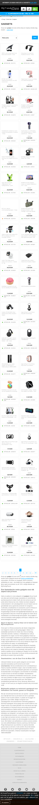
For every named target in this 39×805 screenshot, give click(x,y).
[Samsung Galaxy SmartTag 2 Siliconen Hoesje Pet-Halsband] (10, 466)
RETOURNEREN (19, 756)
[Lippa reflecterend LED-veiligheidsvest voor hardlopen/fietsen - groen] (10, 181)
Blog (19, 768)
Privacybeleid (19, 774)
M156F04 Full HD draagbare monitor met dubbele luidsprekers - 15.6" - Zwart (29, 184)
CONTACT (19, 779)
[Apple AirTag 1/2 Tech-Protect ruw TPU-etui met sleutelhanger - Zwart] (29, 440)
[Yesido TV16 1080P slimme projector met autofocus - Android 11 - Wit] (10, 259)
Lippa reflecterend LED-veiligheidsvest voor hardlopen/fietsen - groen (7, 184)
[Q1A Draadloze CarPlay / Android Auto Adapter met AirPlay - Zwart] (29, 388)
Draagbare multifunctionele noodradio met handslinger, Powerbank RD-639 (27, 106)
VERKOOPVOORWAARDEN (19, 782)
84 (36, 573)
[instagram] (33, 789)
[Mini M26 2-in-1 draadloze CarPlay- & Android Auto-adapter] (29, 544)
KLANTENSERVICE (19, 750)
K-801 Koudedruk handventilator (28, 286)
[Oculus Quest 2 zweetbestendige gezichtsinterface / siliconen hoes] (10, 492)
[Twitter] (12, 789)
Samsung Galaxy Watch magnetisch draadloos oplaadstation (26, 521)
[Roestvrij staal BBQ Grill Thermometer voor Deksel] (29, 492)
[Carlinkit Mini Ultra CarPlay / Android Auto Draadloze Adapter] (29, 259)
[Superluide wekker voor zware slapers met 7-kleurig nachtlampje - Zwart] (29, 414)
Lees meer (10, 30)
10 (26, 573)
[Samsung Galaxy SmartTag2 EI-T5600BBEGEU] (29, 336)
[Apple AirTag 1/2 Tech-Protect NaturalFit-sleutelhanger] (29, 310)
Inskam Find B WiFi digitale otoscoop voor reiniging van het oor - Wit (10, 158)
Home (19, 747)
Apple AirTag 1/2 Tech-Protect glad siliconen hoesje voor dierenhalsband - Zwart (9, 443)
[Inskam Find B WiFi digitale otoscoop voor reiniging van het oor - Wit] (10, 155)
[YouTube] (26, 789)
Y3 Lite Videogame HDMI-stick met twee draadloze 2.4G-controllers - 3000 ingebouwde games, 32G (29, 236)
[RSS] (19, 789)
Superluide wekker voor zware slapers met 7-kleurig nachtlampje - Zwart (29, 417)
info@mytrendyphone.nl (24, 741)
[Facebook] (5, 789)
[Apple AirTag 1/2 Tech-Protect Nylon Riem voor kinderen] (29, 362)
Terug (3, 19)
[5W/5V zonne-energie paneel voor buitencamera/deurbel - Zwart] (10, 51)
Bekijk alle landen (19, 771)
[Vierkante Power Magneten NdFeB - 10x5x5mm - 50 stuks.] (10, 544)
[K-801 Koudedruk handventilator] (29, 285)
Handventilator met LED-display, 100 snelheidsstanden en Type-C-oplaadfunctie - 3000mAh (28, 132)
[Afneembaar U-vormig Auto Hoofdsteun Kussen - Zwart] (29, 51)
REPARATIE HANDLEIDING (19, 765)
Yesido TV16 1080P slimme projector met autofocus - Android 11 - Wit (9, 262)
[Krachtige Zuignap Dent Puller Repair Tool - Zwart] (29, 155)
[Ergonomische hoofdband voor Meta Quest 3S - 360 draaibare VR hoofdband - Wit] (29, 466)
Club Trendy (19, 762)
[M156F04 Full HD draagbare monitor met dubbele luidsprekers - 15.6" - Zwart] (29, 181)
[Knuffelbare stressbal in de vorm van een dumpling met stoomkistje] (10, 285)
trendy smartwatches (27, 578)
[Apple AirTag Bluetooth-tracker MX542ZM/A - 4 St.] (10, 518)
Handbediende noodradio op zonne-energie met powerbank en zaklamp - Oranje (10, 132)
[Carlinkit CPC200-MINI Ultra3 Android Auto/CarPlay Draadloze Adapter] (10, 310)
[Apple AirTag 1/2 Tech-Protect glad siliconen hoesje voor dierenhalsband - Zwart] (10, 440)
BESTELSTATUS (19, 753)
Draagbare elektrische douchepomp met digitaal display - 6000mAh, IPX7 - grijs (10, 106)
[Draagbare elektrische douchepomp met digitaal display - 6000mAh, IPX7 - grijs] (10, 103)
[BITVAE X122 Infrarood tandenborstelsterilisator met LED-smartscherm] (10, 77)
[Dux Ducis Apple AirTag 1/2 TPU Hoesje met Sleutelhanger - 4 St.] (10, 414)
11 (30, 573)
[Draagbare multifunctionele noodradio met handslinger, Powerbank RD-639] (29, 103)
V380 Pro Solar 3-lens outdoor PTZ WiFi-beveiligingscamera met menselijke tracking (9, 236)
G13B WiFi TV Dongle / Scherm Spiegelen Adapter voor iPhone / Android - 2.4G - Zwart (9, 339)
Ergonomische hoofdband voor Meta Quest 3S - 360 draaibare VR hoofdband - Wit (29, 469)
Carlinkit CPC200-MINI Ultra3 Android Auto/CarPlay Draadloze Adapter (9, 314)
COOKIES (20, 793)
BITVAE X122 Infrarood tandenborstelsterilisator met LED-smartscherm (9, 80)
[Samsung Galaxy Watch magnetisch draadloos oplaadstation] (29, 518)
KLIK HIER (33, 2)
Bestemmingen (19, 776)
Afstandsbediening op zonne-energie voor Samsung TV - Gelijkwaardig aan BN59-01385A (9, 365)
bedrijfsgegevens (19, 759)
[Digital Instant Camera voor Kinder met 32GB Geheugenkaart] (29, 77)
